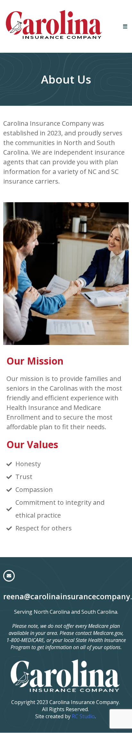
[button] (125, 26)
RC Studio (83, 716)
